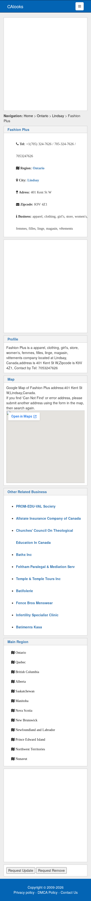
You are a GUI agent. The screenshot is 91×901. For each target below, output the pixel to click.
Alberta (21, 681)
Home (28, 115)
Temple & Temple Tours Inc (38, 578)
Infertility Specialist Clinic (37, 614)
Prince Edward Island (30, 739)
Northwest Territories (30, 749)
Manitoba (22, 700)
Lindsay (58, 115)
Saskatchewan (25, 691)
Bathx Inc (24, 554)
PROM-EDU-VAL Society (36, 506)
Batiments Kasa (29, 626)
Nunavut (21, 758)
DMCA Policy (48, 892)
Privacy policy (24, 892)
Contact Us (69, 892)
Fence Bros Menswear (34, 602)
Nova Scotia (24, 710)
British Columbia (27, 672)
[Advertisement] (45, 64)
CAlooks (15, 6)
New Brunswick (26, 720)
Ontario (42, 115)
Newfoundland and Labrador (35, 729)
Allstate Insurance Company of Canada (48, 518)
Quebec (21, 662)
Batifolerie (24, 590)
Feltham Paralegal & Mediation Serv (45, 566)
